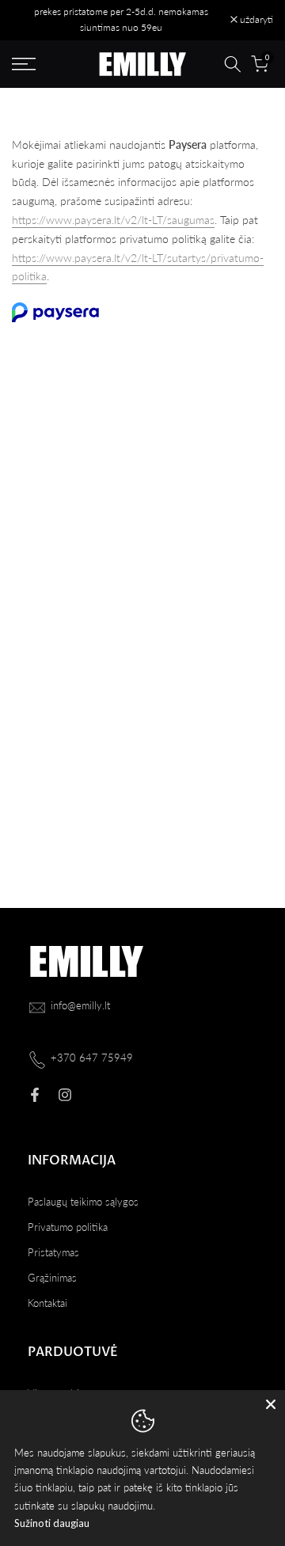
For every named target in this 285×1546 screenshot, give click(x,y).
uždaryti (255, 20)
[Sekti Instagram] (65, 1094)
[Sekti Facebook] (35, 1094)
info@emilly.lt (80, 1005)
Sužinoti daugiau (51, 1523)
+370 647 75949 (92, 1057)
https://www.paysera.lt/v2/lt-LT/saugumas (113, 219)
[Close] (271, 1404)
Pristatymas (53, 1252)
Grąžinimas (52, 1277)
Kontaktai (47, 1303)
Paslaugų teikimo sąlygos (83, 1201)
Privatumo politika (68, 1227)
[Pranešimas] (121, 20)
